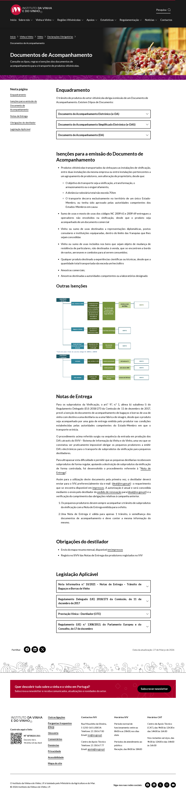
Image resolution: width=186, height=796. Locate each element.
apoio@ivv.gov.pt (96, 749)
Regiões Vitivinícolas (69, 19)
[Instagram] (166, 785)
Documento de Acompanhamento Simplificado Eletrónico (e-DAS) (96, 124)
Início (13, 19)
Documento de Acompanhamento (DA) (81, 135)
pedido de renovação (109, 492)
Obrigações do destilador (23, 122)
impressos (98, 487)
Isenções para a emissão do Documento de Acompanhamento (23, 105)
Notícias (149, 19)
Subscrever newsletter (154, 688)
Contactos (166, 19)
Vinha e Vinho (43, 19)
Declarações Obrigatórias (60, 36)
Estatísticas (107, 19)
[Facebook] (147, 785)
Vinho (40, 36)
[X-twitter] (160, 785)
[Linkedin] (154, 785)
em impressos (115, 549)
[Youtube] (173, 785)
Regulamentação (129, 19)
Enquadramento (18, 94)
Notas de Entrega (19, 116)
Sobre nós (24, 19)
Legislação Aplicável (20, 129)
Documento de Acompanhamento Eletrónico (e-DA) (88, 113)
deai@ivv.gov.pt (121, 483)
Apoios (90, 19)
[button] (27, 649)
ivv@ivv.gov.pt (95, 735)
